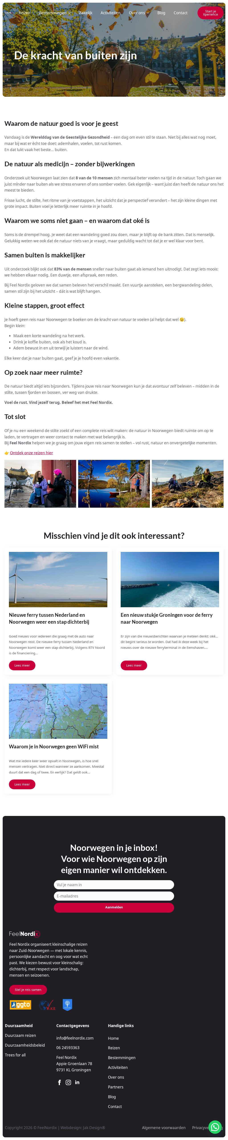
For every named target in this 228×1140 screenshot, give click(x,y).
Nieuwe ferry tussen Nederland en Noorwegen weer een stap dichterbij (49, 618)
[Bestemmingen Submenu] (69, 13)
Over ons (137, 12)
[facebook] (59, 1082)
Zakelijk (85, 12)
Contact (180, 12)
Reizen (24, 12)
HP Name (10, 834)
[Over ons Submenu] (148, 13)
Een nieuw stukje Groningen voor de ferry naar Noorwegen (167, 618)
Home (113, 1038)
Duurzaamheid (19, 1025)
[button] (215, 1127)
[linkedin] (77, 1082)
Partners (115, 1087)
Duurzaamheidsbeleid (25, 1045)
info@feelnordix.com (75, 1038)
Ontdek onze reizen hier (31, 452)
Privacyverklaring (207, 1127)
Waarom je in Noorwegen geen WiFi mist (54, 746)
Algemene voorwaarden (164, 1127)
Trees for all (15, 1055)
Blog (161, 12)
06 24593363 (67, 1047)
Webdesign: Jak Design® (83, 1127)
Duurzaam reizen (20, 1035)
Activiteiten (110, 12)
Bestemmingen (53, 12)
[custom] (12, 1013)
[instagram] (68, 1082)
